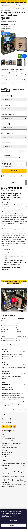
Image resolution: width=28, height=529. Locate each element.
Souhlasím (13, 525)
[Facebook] (3, 426)
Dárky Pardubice (6, 454)
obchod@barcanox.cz (11, 419)
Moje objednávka (6, 457)
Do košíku (14, 170)
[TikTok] (14, 426)
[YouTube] (10, 426)
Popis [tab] (14, 182)
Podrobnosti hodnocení (8, 26)
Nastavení (13, 520)
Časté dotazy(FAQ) (7, 452)
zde (11, 517)
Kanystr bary (20, 319)
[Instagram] (7, 426)
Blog (2, 434)
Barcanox (8, 29)
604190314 (8, 422)
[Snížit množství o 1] (18, 164)
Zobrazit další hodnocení (19, 410)
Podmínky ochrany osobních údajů (11, 443)
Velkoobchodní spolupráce (9, 448)
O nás (3, 436)
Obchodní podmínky (7, 441)
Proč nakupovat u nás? (8, 439)
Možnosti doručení (6, 155)
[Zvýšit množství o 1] (25, 164)
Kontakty (4, 450)
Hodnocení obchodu (7, 445)
